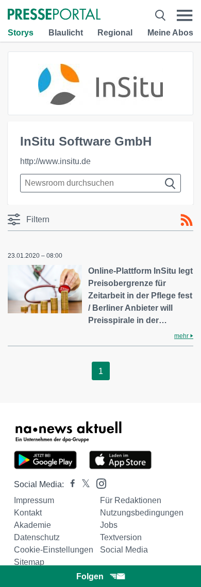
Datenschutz (37, 537)
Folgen (90, 576)
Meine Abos (170, 32)
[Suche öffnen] (160, 15)
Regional (114, 32)
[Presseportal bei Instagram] (98, 482)
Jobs (109, 525)
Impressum (34, 500)
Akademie (32, 525)
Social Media (124, 549)
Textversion (121, 537)
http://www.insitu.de (55, 161)
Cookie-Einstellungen (53, 549)
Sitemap (29, 562)
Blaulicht (65, 32)
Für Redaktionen (130, 500)
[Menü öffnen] (184, 15)
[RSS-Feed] (186, 220)
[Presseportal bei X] (82, 484)
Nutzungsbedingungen (141, 512)
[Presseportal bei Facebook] (69, 484)
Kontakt (28, 512)
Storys (21, 32)
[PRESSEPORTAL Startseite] (54, 15)
